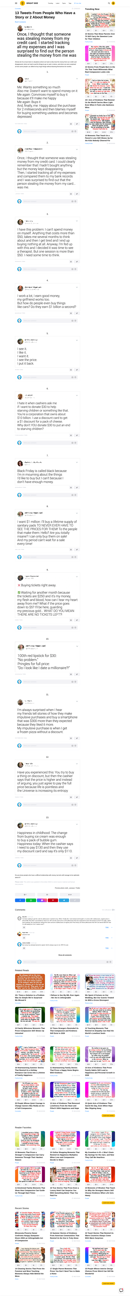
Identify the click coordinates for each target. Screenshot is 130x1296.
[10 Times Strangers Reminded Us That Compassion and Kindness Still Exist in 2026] (65, 1015)
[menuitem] (50, 3)
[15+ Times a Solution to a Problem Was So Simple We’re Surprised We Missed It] (30, 982)
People (87, 75)
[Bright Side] (29, 3)
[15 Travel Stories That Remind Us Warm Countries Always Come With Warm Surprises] (100, 1220)
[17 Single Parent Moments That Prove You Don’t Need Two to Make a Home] (65, 1255)
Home (16, 1279)
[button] (25, 894)
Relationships (89, 1003)
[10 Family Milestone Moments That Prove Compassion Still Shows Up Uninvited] (30, 1015)
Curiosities (18, 8)
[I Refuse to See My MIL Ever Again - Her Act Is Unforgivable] (65, 982)
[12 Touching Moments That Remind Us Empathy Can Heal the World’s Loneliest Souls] (100, 1015)
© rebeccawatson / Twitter (21, 435)
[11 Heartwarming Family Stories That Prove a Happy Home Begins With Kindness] (65, 1054)
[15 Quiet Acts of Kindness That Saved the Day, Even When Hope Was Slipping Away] (100, 1090)
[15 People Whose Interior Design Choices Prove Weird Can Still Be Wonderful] (100, 1255)
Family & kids (89, 41)
